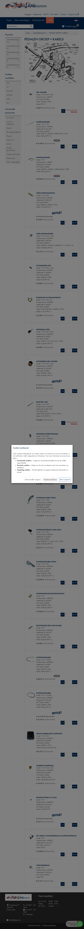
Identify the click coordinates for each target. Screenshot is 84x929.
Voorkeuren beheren (50, 479)
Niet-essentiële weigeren (33, 479)
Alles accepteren (65, 479)
